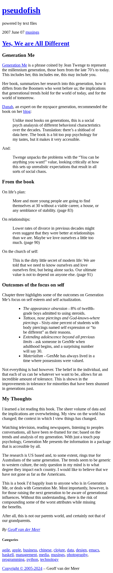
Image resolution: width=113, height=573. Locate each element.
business (30, 550)
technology (49, 559)
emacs (94, 550)
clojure (59, 550)
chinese (45, 550)
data (70, 550)
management (26, 554)
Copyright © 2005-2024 (22, 568)
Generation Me (14, 65)
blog (26, 111)
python (32, 559)
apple (16, 550)
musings (32, 32)
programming (13, 559)
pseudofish (21, 10)
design (81, 550)
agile (6, 550)
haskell (8, 554)
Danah (7, 106)
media (44, 554)
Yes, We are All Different (35, 43)
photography (77, 554)
